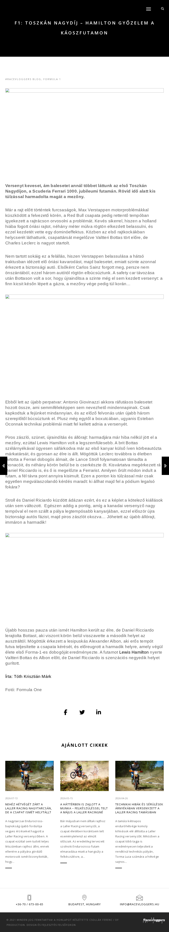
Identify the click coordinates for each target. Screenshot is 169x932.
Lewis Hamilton (134, 652)
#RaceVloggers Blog (23, 79)
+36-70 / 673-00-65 (29, 904)
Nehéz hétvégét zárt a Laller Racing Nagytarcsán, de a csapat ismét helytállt (28, 808)
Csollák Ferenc (100, 919)
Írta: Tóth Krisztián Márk (28, 676)
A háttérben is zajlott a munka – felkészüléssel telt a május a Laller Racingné (84, 808)
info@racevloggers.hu (139, 904)
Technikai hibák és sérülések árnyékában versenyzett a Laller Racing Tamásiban (139, 808)
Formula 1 (52, 79)
